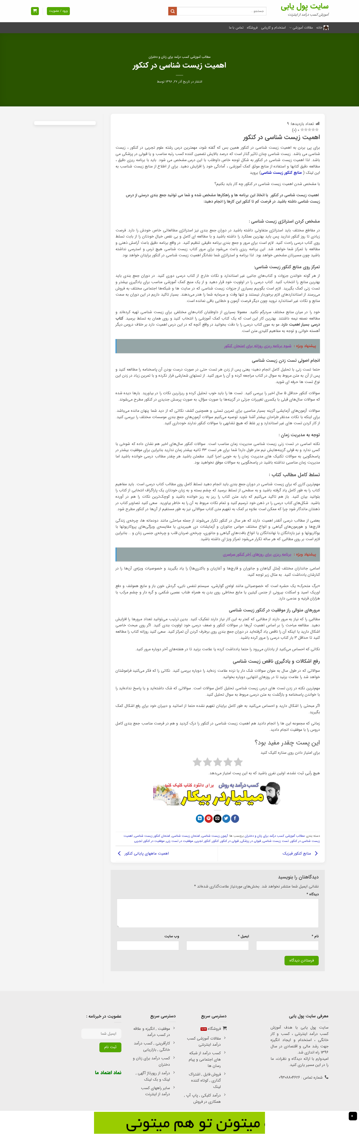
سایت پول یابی (304, 6)
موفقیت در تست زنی (179, 841)
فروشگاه (252, 27)
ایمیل (243, 936)
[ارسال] (172, 11)
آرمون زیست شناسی (214, 836)
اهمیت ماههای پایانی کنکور (146, 853)
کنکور (215, 841)
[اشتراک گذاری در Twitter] (226, 819)
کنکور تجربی (203, 841)
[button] (35, 11)
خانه (319, 27)
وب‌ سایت (171, 936)
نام (315, 936)
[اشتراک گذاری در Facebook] (235, 819)
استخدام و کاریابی (273, 27)
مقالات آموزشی (303, 27)
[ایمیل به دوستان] (217, 819)
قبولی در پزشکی (250, 841)
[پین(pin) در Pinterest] (209, 819)
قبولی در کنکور (230, 841)
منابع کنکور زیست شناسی (281, 173)
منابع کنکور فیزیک (297, 853)
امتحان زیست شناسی (186, 836)
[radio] (238, 763)
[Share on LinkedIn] (200, 819)
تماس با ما (236, 27)
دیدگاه (312, 894)
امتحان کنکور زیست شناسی (152, 836)
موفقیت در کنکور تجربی (149, 841)
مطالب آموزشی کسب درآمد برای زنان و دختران (179, 57)
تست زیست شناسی (276, 841)
